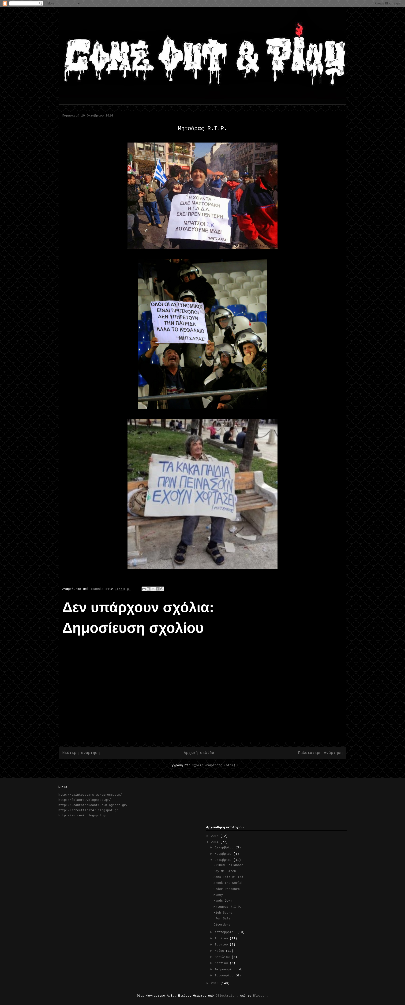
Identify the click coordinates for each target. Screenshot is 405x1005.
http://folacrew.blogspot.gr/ (84, 800)
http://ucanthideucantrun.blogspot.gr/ (93, 805)
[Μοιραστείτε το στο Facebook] (157, 589)
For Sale (222, 918)
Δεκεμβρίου (225, 847)
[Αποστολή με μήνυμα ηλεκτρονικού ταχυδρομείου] (144, 589)
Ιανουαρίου (225, 975)
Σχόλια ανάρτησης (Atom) (213, 765)
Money (218, 895)
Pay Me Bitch (225, 871)
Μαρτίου (222, 963)
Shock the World (229, 883)
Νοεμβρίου (224, 854)
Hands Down (225, 901)
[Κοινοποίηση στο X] (152, 589)
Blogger (259, 995)
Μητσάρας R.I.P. (228, 907)
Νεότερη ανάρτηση (81, 753)
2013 (215, 983)
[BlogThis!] (148, 589)
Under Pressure (227, 889)
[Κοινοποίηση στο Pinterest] (161, 589)
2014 (215, 842)
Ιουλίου (222, 938)
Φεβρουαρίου (226, 969)
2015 (215, 836)
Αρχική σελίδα (199, 753)
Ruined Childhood (229, 865)
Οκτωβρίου (224, 860)
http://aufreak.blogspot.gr (82, 815)
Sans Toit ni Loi (230, 877)
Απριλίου (223, 957)
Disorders (222, 924)
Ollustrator (226, 995)
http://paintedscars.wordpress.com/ (90, 795)
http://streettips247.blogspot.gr (88, 810)
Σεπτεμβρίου (226, 932)
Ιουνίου (222, 944)
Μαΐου (220, 951)
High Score (223, 913)
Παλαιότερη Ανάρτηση (320, 753)
